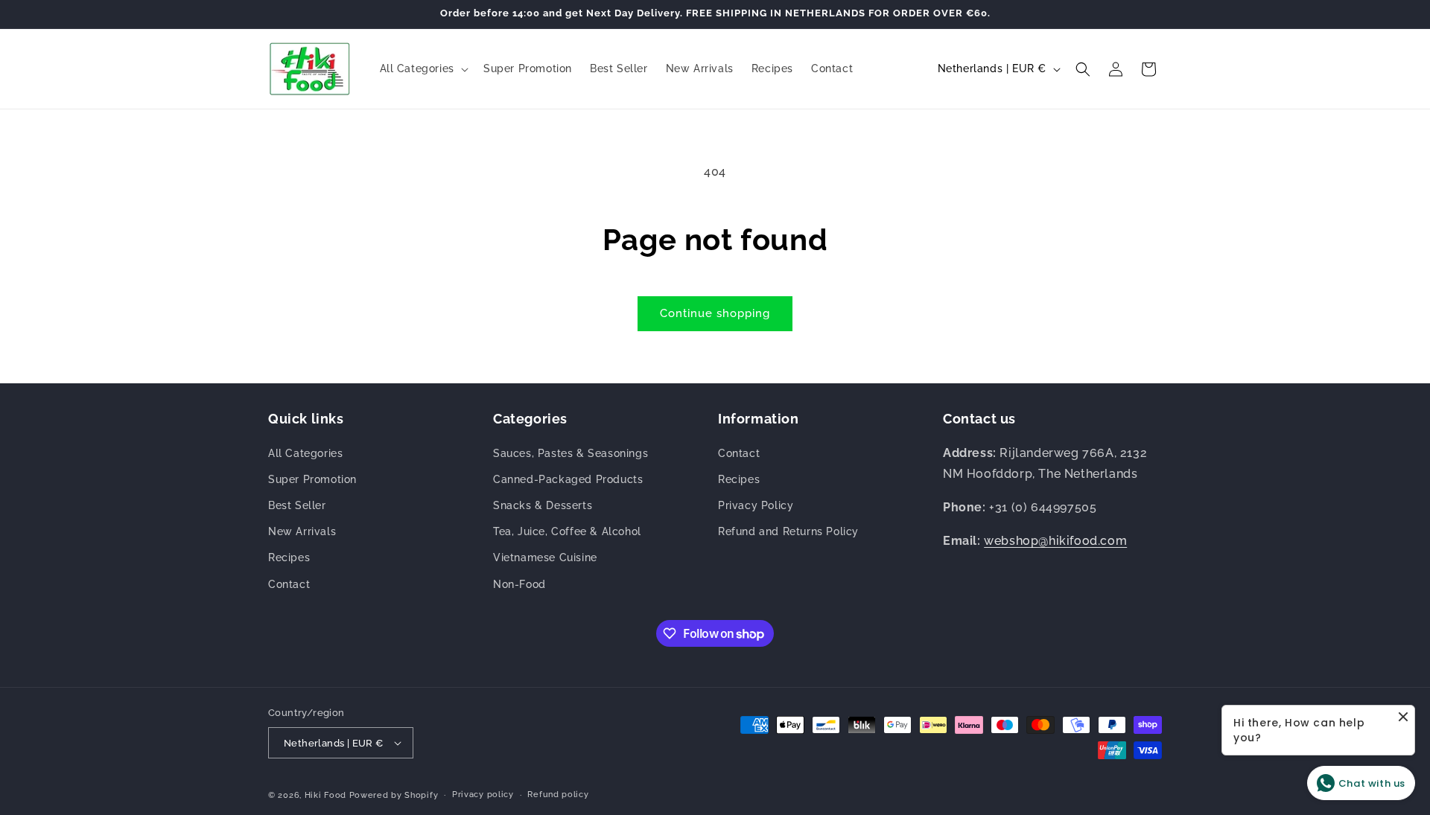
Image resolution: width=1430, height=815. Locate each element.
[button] (422, 68)
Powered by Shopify (394, 795)
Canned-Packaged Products (568, 479)
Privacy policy (483, 794)
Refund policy (557, 794)
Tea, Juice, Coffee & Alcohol (567, 531)
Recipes (289, 557)
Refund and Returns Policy (788, 531)
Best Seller (297, 505)
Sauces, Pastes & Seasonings (570, 453)
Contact (289, 584)
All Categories (305, 453)
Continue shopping (715, 313)
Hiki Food (325, 795)
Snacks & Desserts (542, 505)
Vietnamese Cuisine (545, 557)
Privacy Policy (755, 505)
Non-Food (519, 584)
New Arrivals (302, 531)
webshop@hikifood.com (1055, 541)
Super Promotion (312, 479)
